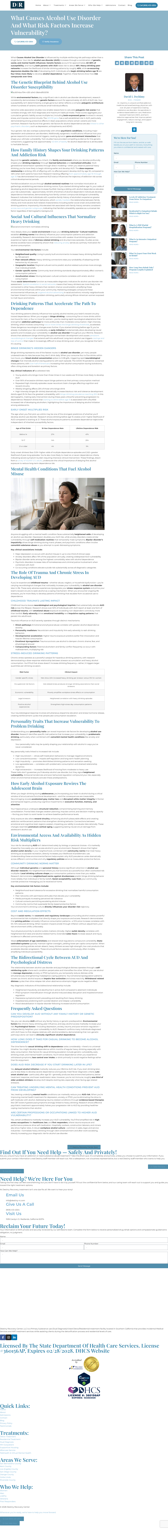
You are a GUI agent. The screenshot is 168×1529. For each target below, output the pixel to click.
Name (116, 153)
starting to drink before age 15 (57, 400)
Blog (130, 5)
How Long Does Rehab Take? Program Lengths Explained (141, 268)
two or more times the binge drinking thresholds (66, 325)
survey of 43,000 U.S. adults (29, 461)
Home (38, 5)
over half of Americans (40, 363)
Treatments (59, 5)
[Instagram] (8, 1337)
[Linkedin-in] (14, 1337)
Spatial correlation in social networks (39, 284)
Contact (121, 5)
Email (116, 162)
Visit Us (13, 1213)
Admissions (111, 5)
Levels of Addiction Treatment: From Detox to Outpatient (142, 198)
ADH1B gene (53, 118)
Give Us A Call (20, 1204)
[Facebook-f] (3, 1337)
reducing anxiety (61, 243)
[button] (117, 63)
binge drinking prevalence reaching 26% (78, 394)
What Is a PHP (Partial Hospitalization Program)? (140, 226)
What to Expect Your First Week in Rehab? (142, 254)
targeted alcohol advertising (51, 292)
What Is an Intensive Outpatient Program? (142, 240)
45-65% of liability (59, 142)
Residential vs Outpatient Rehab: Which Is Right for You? (143, 212)
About (46, 5)
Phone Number (141, 162)
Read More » (134, 202)
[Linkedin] (134, 129)
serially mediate (63, 200)
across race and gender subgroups (26, 208)
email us (15, 1194)
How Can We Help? (122, 172)
